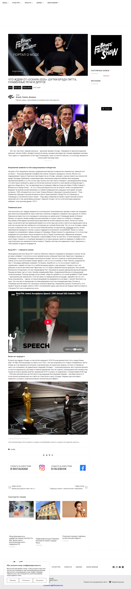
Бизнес (39, 3)
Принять (13, 580)
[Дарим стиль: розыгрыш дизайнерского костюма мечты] (117, 102)
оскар (13, 449)
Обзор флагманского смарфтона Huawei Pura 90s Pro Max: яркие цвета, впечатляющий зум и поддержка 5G (21, 540)
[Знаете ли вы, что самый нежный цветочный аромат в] (117, 90)
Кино (10, 87)
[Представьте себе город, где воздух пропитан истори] (96, 96)
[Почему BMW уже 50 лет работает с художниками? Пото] (106, 90)
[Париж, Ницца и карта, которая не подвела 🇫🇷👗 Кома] (106, 102)
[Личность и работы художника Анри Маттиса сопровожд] (117, 96)
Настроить (39, 580)
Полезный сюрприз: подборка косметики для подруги (73, 537)
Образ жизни (52, 3)
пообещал (69, 228)
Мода (5, 3)
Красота (28, 3)
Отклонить (26, 580)
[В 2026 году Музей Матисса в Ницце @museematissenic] (96, 102)
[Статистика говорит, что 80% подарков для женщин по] (106, 96)
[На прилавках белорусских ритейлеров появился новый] (96, 90)
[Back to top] (127, 585)
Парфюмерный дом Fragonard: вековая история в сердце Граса (47, 541)
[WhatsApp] (52, 455)
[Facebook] (114, 567)
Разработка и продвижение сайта (95, 582)
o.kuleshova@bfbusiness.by (53, 585)
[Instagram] (117, 567)
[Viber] (49, 455)
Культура (16, 3)
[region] (26, 573)
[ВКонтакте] (43, 455)
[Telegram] (46, 455)
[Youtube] (120, 567)
